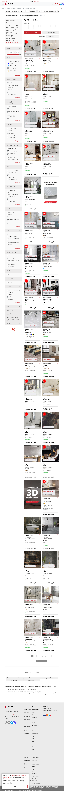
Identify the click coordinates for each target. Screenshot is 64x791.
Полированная (13, 194)
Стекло (10, 255)
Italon (33, 712)
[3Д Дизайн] (32, 494)
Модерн (11, 217)
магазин (3, 1)
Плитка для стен (27, 726)
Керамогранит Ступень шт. (12, 115)
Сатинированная (13, 199)
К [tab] (34, 28)
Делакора (34, 717)
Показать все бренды (12, 42)
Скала (10, 294)
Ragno (33, 746)
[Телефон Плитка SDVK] (59, 4)
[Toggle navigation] (2, 4)
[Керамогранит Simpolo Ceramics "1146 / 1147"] (50, 525)
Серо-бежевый (14, 61)
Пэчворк (11, 212)
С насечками (12, 177)
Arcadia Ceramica (11, 26)
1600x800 (11, 137)
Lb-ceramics (35, 733)
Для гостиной (13, 159)
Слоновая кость (14, 71)
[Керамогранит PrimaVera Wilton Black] (32, 525)
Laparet (34, 714)
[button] (39, 58)
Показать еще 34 (41, 661)
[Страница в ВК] (9, 722)
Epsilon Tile (9, 37)
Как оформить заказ (35, 765)
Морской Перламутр (13, 261)
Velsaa (33, 738)
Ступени (11, 175)
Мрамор (11, 258)
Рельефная (11, 201)
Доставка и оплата (26, 763)
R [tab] (56, 26)
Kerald (8, 35)
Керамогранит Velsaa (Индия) (29, 60)
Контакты (26, 757)
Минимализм (12, 223)
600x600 (11, 130)
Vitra (33, 741)
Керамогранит (13, 119)
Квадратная (12, 236)
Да (9, 274)
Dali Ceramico (10, 38)
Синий (12, 63)
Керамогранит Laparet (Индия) (47, 500)
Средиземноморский (13, 219)
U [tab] (29, 28)
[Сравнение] (52, 4)
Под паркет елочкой (14, 290)
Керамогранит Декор (13, 111)
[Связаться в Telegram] (61, 4)
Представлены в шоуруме (36, 784)
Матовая (11, 196)
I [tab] (39, 26)
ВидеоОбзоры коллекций (35, 779)
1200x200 (11, 135)
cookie (13, 775)
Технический (12, 172)
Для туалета (12, 151)
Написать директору (34, 772)
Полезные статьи (34, 761)
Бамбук (10, 299)
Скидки (25, 767)
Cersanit (34, 720)
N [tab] (49, 26)
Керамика (11, 264)
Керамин (34, 736)
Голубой (13, 65)
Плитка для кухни (26, 722)
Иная (10, 234)
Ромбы (10, 297)
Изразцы (11, 292)
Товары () (50, 32)
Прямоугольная (13, 242)
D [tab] (32, 26)
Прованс (11, 214)
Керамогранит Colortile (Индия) (47, 265)
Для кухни (11, 157)
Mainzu (34, 744)
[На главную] (8, 4)
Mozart (8, 32)
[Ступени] (50, 192)
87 (47, 656)
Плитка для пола (27, 719)
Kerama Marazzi (35, 709)
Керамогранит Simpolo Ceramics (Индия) (29, 466)
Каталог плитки (27, 709)
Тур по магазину (36, 776)
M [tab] (46, 26)
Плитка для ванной (26, 713)
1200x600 (12, 128)
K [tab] (41, 26)
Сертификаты (27, 760)
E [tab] (34, 26)
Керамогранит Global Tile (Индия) (48, 365)
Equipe (33, 749)
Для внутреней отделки (12, 154)
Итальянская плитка (27, 729)
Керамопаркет (12, 179)
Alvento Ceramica (10, 27)
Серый (13, 68)
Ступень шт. (12, 109)
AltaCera (34, 722)
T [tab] (27, 28)
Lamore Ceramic (10, 34)
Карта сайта (35, 769)
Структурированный (13, 191)
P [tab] (54, 26)
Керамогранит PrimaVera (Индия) (30, 537)
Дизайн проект (35, 757)
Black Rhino (9, 40)
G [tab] (37, 26)
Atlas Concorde (35, 730)
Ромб (10, 244)
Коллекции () (32, 32)
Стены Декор (12, 106)
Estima (33, 728)
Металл (11, 266)
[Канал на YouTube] (6, 722)
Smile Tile (8, 30)
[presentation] (7, 61)
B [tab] (27, 26)
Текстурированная (13, 170)
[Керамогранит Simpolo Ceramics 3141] (50, 594)
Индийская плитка (26, 734)
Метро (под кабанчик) (13, 239)
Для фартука (12, 148)
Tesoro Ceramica (10, 29)
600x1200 (11, 133)
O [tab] (51, 26)
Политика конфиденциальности (29, 770)
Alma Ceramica (35, 725)
